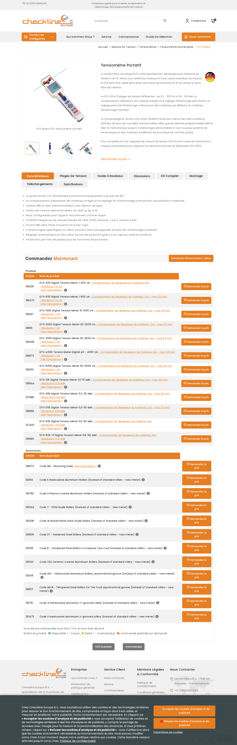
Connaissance (128, 37)
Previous (27, 148)
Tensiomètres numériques (176, 47)
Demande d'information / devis (191, 258)
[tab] (38, 175)
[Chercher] (165, 21)
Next (91, 148)
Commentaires (114, 690)
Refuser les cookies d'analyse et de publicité (186, 723)
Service (106, 37)
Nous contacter (200, 37)
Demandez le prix (197, 286)
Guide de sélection (159, 37)
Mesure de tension (124, 47)
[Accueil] (44, 676)
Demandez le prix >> (116, 159)
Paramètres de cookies (168, 732)
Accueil (103, 47)
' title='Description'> (85, 466)
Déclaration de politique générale (83, 686)
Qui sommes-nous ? (80, 37)
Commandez (133, 646)
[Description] (143, 480)
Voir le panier (103, 646)
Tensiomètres (148, 47)
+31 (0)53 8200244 (36, 3)
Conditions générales (151, 692)
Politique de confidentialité (146, 684)
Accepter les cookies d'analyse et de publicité (186, 711)
